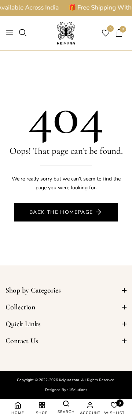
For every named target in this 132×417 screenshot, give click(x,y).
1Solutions (78, 389)
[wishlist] (105, 34)
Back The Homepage (61, 212)
